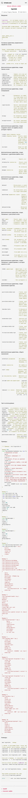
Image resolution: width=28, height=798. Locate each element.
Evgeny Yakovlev (12, 12)
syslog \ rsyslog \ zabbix (14, 6)
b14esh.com (7, 2)
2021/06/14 (23, 12)
